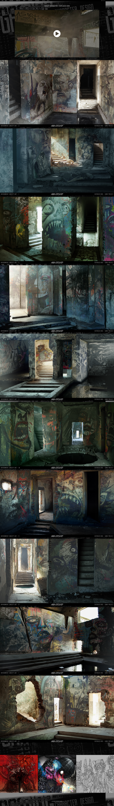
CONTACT (48, 0)
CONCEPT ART (18, 0)
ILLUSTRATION (30, 0)
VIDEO (6, 0)
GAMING (24, 0)
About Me (43, 0)
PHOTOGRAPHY (37, 0)
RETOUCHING (11, 0)
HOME (2, 0)
